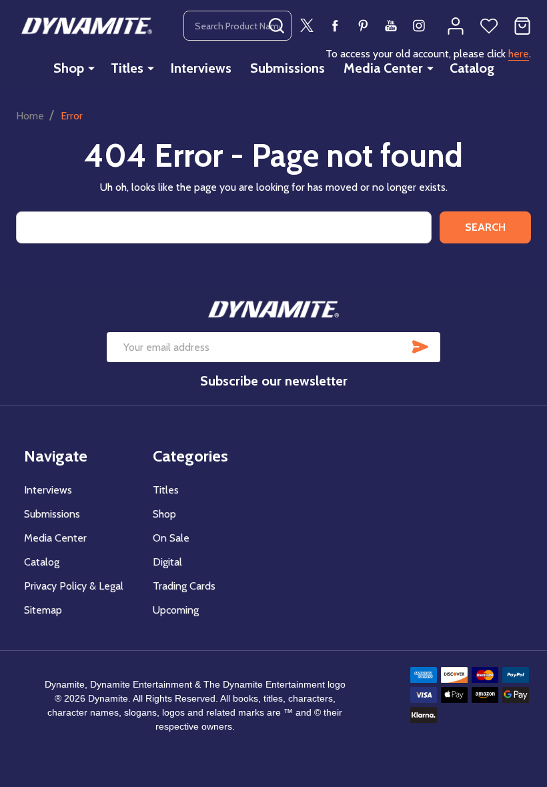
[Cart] (522, 26)
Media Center (383, 68)
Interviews (200, 68)
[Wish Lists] (489, 26)
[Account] (455, 26)
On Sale (171, 538)
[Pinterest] (363, 25)
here (518, 53)
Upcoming (176, 610)
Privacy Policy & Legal (73, 586)
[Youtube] (391, 25)
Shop (68, 68)
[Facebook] (335, 25)
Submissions (287, 68)
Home (30, 115)
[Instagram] (419, 25)
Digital (167, 562)
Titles (127, 68)
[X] (307, 25)
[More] (91, 68)
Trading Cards (184, 586)
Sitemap (43, 610)
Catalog (472, 68)
